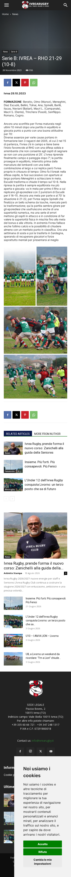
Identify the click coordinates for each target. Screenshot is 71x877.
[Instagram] (30, 751)
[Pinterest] (25, 82)
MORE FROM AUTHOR (47, 433)
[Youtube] (51, 751)
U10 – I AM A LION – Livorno (42, 635)
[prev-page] (6, 498)
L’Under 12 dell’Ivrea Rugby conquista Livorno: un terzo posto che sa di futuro (44, 484)
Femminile (10, 471)
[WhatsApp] (33, 82)
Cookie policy (12, 775)
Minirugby (10, 489)
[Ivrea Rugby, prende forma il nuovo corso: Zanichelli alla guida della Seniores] (13, 448)
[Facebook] (7, 82)
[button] (6, 5)
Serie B (14, 51)
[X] (16, 82)
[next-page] (12, 498)
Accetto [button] (43, 844)
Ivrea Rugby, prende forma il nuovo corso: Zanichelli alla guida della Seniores (44, 448)
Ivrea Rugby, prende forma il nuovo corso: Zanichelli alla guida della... (34, 565)
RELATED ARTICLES (18, 433)
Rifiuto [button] (42, 851)
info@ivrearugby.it (43, 740)
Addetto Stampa (13, 573)
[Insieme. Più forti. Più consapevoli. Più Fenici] (13, 466)
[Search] (65, 5)
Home (5, 14)
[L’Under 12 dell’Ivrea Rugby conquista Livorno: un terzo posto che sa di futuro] (13, 484)
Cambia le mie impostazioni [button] (43, 861)
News (15, 14)
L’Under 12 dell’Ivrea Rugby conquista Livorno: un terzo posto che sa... (45, 620)
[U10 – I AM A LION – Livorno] (13, 640)
